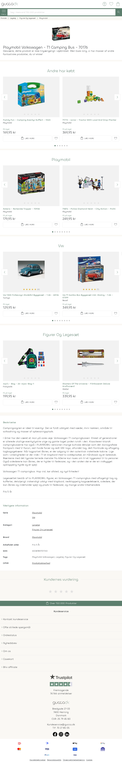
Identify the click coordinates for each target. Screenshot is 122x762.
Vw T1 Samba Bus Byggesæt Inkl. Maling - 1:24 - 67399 (87, 296)
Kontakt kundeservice (15, 619)
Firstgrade (7, 386)
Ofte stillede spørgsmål (16, 627)
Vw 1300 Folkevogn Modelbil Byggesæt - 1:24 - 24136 (31, 295)
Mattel (65, 389)
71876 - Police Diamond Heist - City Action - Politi (89, 209)
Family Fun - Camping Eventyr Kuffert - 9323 (26, 120)
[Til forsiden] (9, 3)
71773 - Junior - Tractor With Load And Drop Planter (89, 120)
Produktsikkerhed (41, 563)
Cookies (89, 760)
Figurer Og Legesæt (61, 334)
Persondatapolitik (54, 760)
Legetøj (36, 525)
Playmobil (7, 123)
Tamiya (6, 298)
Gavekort (8, 659)
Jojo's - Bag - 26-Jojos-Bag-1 (18, 383)
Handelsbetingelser (38, 760)
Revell (65, 300)
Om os (7, 651)
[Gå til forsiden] (61, 702)
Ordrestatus (10, 635)
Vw (61, 245)
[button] (4, 97)
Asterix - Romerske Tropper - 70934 (21, 209)
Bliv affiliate (10, 667)
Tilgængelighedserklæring (74, 760)
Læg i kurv (27, 138)
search (119, 12)
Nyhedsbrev (10, 643)
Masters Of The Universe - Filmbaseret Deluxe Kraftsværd (86, 385)
